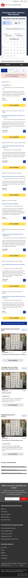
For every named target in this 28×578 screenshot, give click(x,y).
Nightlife (3, 553)
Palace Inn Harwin (6, 392)
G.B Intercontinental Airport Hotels (9, 539)
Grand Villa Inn (6, 85)
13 (4, 50)
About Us (3, 509)
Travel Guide (4, 558)
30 (14, 56)
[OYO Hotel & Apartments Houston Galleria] (14, 261)
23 (14, 53)
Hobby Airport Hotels (6, 536)
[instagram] (26, 575)
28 (8, 56)
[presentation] (3, 343)
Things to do (4, 555)
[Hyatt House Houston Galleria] (14, 200)
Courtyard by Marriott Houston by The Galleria (14, 354)
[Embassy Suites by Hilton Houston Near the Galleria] (14, 292)
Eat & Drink (3, 547)
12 (23, 47)
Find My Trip (16, 1)
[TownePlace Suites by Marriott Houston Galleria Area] (14, 230)
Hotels (8, 23)
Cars (18, 23)
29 (11, 56)
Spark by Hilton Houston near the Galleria (13, 176)
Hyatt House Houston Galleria (10, 204)
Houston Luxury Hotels (6, 534)
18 (20, 50)
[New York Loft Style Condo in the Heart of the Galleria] (14, 111)
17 (17, 50)
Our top (4, 70)
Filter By (7, 64)
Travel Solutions (18, 570)
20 (4, 53)
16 (14, 50)
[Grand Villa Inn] (14, 82)
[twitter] (22, 575)
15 (11, 50)
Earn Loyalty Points (5, 520)
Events (2, 550)
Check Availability (14, 105)
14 (8, 50)
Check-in (5, 34)
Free (17, 70)
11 (20, 47)
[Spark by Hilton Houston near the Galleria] (14, 173)
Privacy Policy (4, 512)
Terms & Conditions (6, 514)
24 (17, 53)
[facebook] (19, 575)
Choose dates (14, 76)
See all (24, 329)
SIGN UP (24, 498)
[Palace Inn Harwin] (14, 380)
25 (20, 53)
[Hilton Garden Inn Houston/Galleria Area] (14, 428)
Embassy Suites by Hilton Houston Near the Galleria (13, 297)
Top (23, 70)
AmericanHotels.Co (15, 565)
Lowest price (10, 70)
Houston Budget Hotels (7, 531)
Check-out (17, 34)
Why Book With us (5, 517)
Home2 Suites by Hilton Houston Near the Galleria (13, 146)
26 (23, 53)
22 (11, 53)
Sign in (21, 1)
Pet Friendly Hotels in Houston (8, 528)
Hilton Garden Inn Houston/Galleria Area (12, 440)
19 (23, 50)
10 (17, 47)
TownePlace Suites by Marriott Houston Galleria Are (12, 235)
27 (4, 56)
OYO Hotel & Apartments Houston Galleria (13, 264)
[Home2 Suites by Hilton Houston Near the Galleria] (14, 143)
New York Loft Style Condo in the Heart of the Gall (13, 116)
